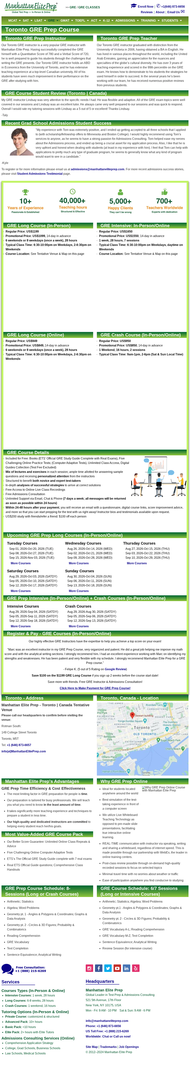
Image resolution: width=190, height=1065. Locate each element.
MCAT (12, 20)
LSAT (38, 20)
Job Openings (129, 1046)
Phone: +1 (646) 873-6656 (103, 1026)
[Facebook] (98, 968)
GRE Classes (89, 7)
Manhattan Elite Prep (31, 7)
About (160, 12)
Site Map (92, 1046)
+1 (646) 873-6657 (19, 745)
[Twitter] (108, 968)
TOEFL (80, 20)
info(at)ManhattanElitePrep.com (23, 751)
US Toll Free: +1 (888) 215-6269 (107, 1031)
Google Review (115, 669)
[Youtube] (117, 968)
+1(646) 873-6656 (170, 6)
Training (148, 20)
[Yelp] (136, 968)
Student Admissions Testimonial (40, 173)
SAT (26, 20)
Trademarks (108, 1046)
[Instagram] (89, 968)
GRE (73, 7)
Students (170, 20)
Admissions (125, 20)
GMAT (64, 20)
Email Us (176, 12)
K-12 (106, 20)
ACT (94, 20)
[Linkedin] (126, 968)
